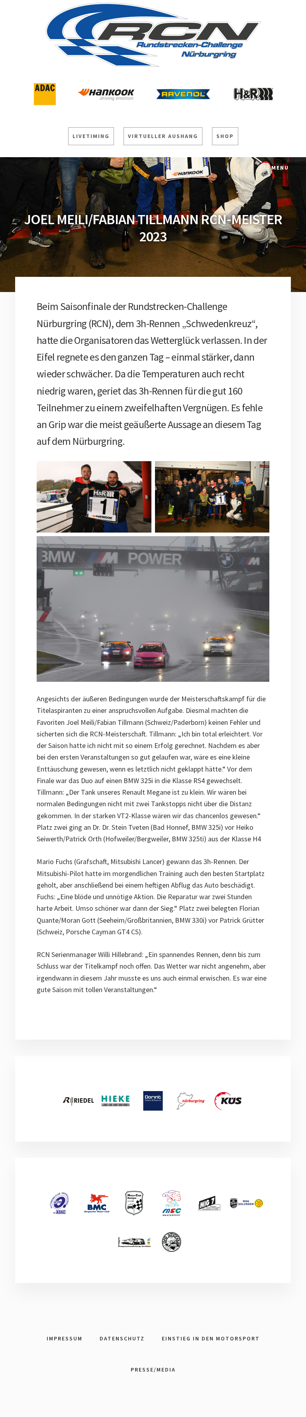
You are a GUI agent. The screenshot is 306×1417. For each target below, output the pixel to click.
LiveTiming (91, 136)
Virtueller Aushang (163, 136)
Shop (225, 136)
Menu (280, 167)
